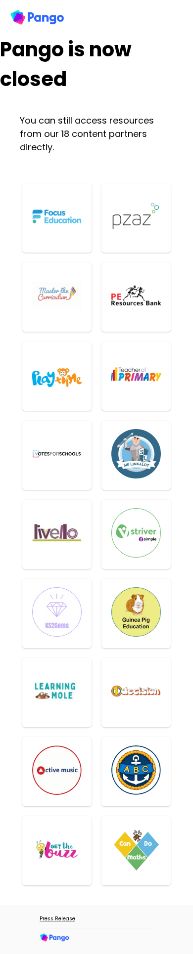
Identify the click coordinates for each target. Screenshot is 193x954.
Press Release (57, 918)
